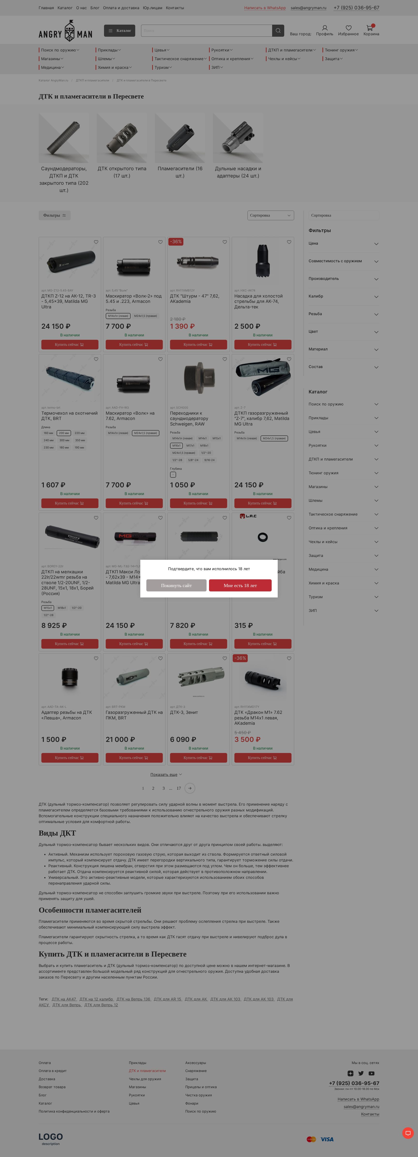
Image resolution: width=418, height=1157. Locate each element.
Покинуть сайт (176, 585)
